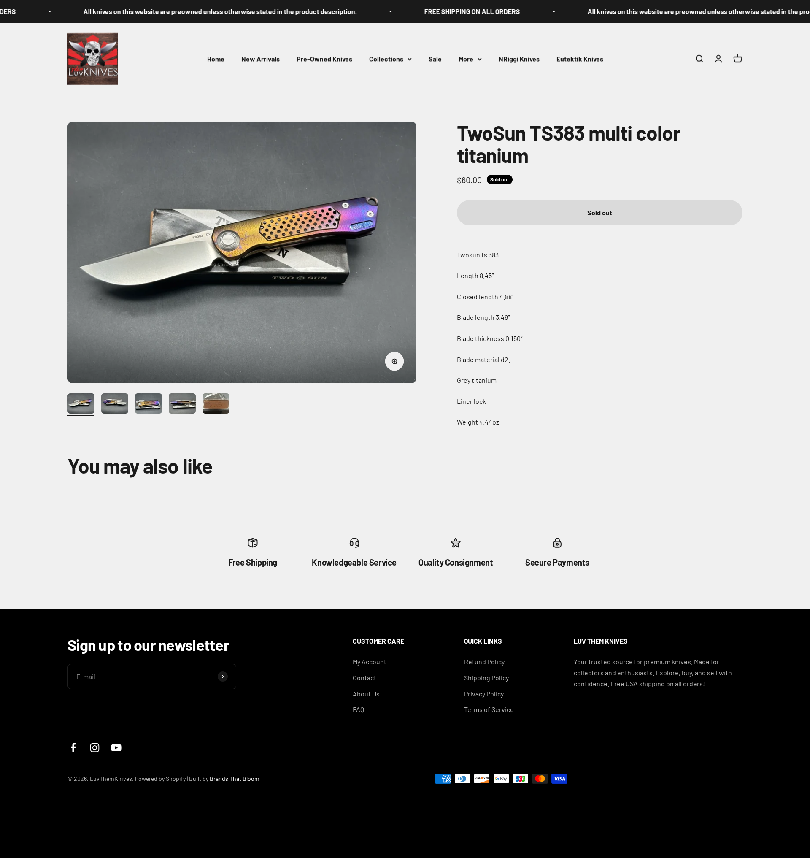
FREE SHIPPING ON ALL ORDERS (436, 11)
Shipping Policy (486, 678)
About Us (366, 694)
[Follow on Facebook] (73, 747)
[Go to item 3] (148, 404)
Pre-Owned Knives (324, 58)
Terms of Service (489, 709)
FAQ (358, 709)
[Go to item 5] (216, 404)
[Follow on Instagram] (94, 747)
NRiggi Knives (519, 58)
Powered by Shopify (160, 778)
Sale (435, 58)
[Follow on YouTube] (116, 747)
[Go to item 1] (81, 404)
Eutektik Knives (579, 58)
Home (215, 58)
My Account (369, 662)
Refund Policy (484, 662)
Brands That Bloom (234, 778)
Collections (386, 58)
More (466, 58)
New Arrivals (260, 58)
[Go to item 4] (182, 404)
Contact (364, 678)
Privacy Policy (484, 694)
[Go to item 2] (114, 404)
